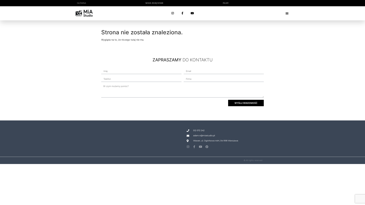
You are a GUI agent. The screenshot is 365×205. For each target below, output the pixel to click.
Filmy (226, 3)
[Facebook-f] (182, 13)
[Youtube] (192, 13)
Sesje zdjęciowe (154, 3)
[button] (287, 13)
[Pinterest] (206, 146)
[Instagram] (172, 13)
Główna (81, 3)
